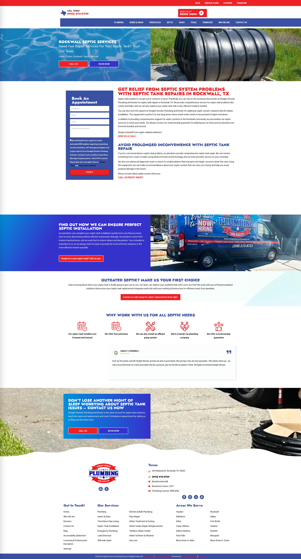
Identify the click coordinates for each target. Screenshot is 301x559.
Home (62, 56)
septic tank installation (100, 233)
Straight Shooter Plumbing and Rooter (85, 412)
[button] (192, 13)
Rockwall (78, 56)
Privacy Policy (149, 556)
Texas (69, 56)
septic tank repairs (149, 102)
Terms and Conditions (87, 166)
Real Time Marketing (189, 556)
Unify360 (202, 556)
